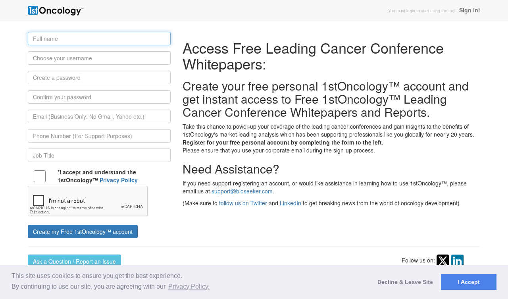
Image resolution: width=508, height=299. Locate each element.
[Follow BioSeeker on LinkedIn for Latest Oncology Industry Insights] (457, 260)
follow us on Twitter (243, 203)
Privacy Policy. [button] (189, 286)
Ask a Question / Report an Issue (74, 261)
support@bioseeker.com (242, 191)
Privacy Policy (119, 180)
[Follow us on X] (443, 260)
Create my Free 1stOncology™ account (83, 231)
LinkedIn (290, 203)
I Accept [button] (469, 282)
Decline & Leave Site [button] (405, 282)
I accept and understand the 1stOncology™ (98, 176)
